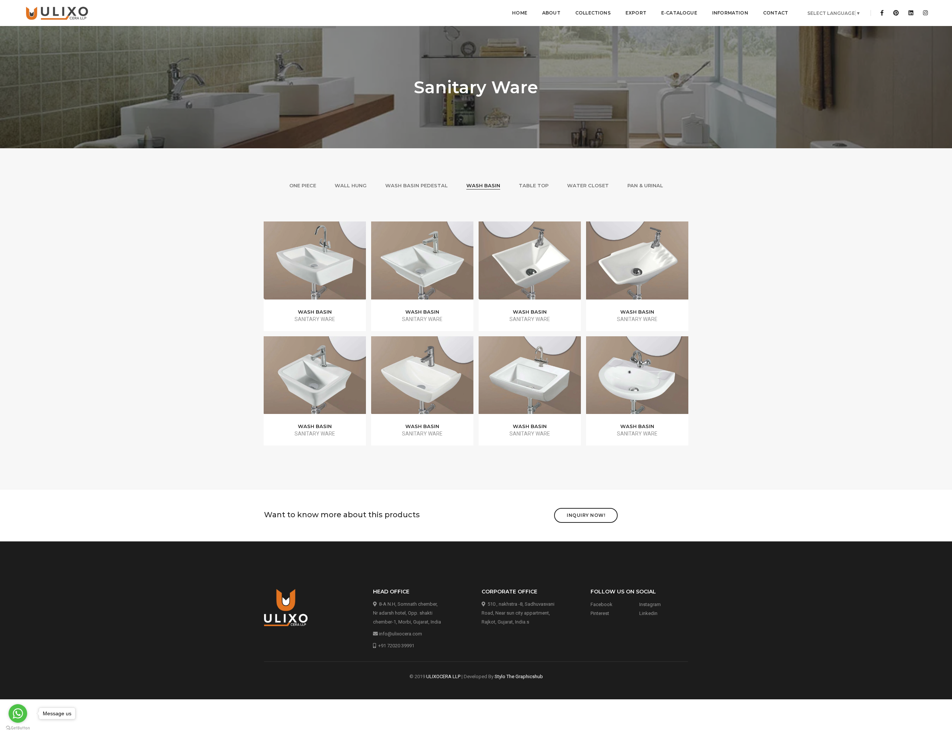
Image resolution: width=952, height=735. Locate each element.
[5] (315, 379)
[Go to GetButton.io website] (18, 727)
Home (519, 13)
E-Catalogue (679, 13)
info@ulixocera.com (400, 634)
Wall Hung (351, 185)
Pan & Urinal (645, 185)
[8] (637, 379)
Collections (593, 13)
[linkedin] (910, 13)
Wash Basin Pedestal (416, 185)
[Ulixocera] (57, 13)
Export (635, 13)
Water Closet (588, 185)
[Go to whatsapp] (18, 713)
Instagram (650, 604)
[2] (422, 264)
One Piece (302, 185)
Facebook (601, 604)
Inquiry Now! (586, 515)
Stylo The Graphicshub (519, 676)
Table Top (534, 185)
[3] (529, 264)
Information (730, 13)
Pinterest (600, 613)
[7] (529, 379)
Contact (775, 13)
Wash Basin (483, 185)
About (551, 13)
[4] (637, 264)
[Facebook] (882, 13)
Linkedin (648, 613)
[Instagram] (923, 13)
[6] (422, 379)
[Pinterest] (896, 13)
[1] (315, 264)
